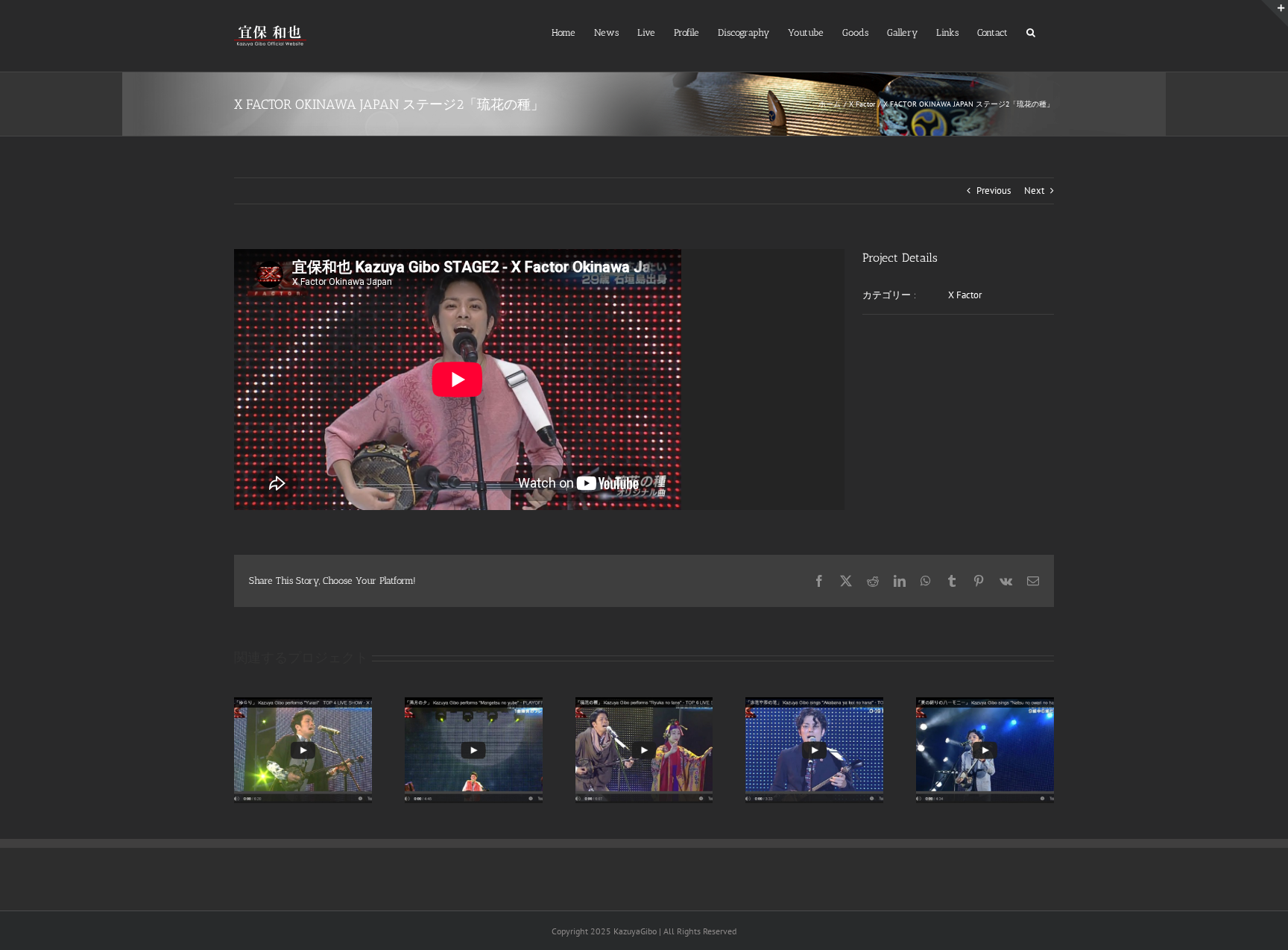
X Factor (965, 295)
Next (1034, 190)
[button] (1030, 31)
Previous (993, 190)
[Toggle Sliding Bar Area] (1274, 13)
